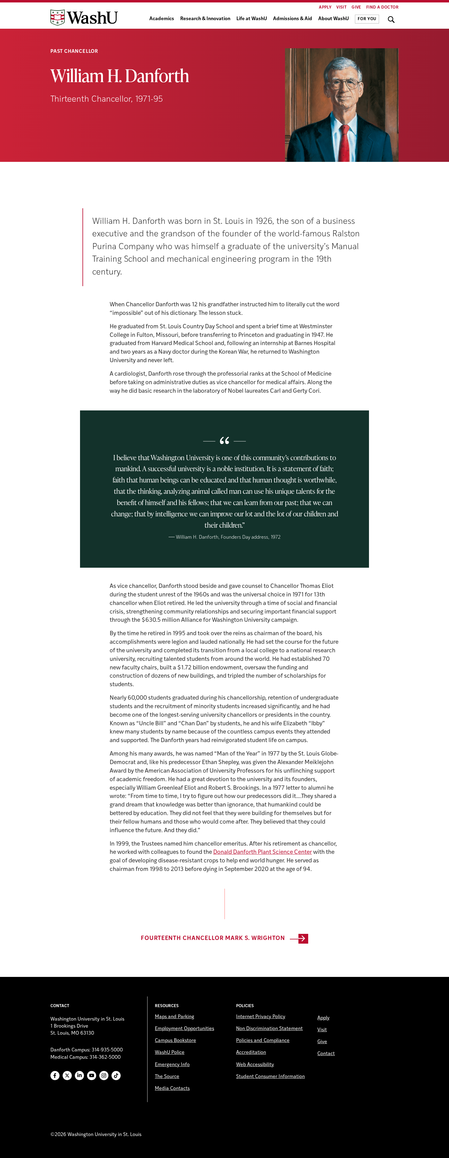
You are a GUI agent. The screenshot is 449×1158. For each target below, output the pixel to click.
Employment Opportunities (184, 1028)
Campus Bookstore (175, 1040)
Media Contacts (172, 1088)
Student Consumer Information (270, 1076)
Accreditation (251, 1052)
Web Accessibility (255, 1064)
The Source (167, 1076)
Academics (161, 18)
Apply (325, 7)
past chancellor (74, 51)
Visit (341, 7)
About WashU (333, 18)
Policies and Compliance (263, 1040)
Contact (326, 1053)
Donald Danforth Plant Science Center (262, 852)
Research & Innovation (205, 18)
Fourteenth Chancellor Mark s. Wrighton (213, 938)
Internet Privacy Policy (260, 1016)
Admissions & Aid (292, 18)
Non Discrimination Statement (269, 1028)
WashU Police (169, 1052)
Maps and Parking (174, 1016)
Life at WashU (251, 18)
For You (367, 19)
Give (356, 7)
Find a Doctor (382, 7)
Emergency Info (172, 1064)
